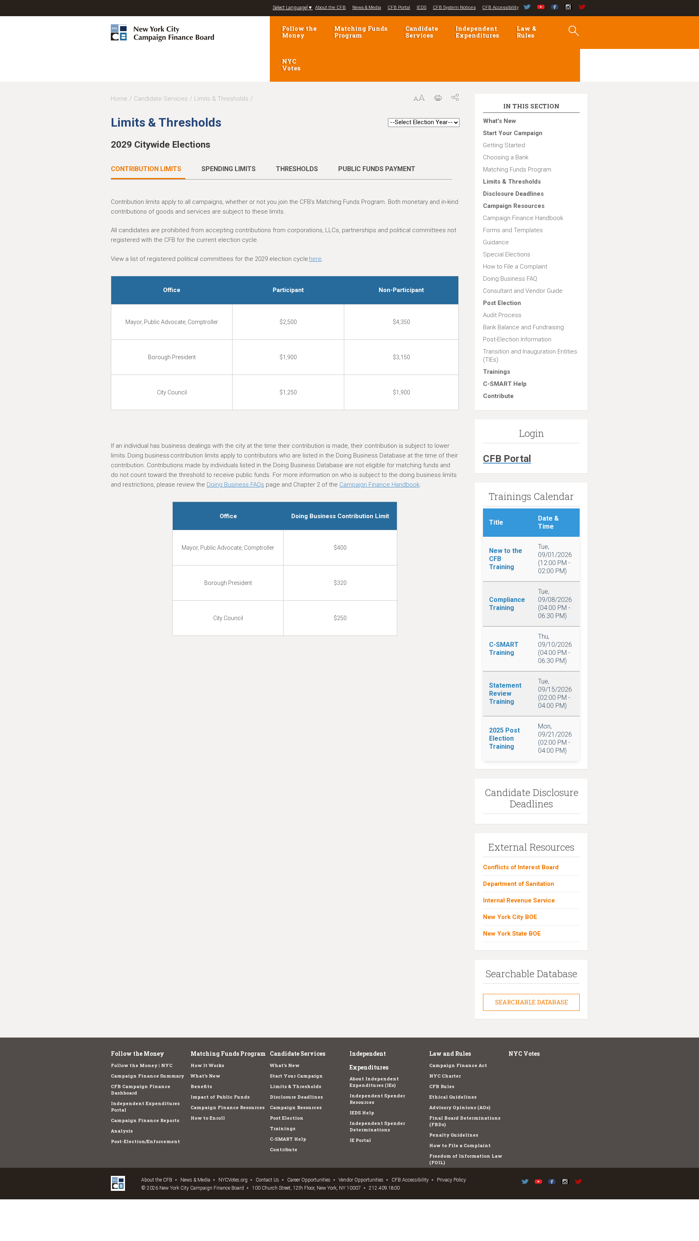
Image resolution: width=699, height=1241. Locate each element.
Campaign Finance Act (458, 1065)
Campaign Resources (513, 206)
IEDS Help (362, 1113)
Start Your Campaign (512, 133)
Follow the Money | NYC (141, 1065)
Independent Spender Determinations (377, 1126)
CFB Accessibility (500, 7)
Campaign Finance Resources (228, 1107)
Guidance (496, 242)
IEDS (421, 7)
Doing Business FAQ (510, 278)
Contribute (498, 396)
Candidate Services (421, 31)
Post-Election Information (517, 339)
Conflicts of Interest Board (521, 867)
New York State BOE (512, 933)
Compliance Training (507, 604)
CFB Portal (399, 7)
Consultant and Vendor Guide (523, 290)
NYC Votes (291, 64)
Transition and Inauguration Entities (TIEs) (530, 355)
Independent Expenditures (477, 31)
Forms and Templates (513, 230)
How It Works (207, 1065)
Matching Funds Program (361, 31)
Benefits (201, 1086)
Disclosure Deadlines (513, 193)
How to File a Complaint (515, 266)
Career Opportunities (308, 1180)
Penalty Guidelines (453, 1135)
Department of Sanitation (518, 883)
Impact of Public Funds (220, 1097)
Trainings (496, 371)
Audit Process (502, 315)
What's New (499, 121)
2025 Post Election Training (504, 738)
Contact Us (267, 1180)
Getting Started (504, 145)
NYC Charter (445, 1076)
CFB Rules (441, 1086)
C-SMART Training (504, 649)
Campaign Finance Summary (147, 1076)
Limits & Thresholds (221, 98)
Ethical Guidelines (453, 1097)
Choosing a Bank (505, 157)
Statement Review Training (505, 693)
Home (119, 98)
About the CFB (330, 7)
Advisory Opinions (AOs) (459, 1107)
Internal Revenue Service (519, 900)
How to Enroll (208, 1118)
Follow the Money (299, 31)
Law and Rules (450, 1053)
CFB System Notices (454, 7)
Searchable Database (531, 1002)
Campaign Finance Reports (145, 1120)
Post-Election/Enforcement (145, 1141)
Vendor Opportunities (361, 1180)
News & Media (366, 7)
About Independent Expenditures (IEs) (374, 1082)
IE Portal (360, 1140)
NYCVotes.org (233, 1180)
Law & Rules (526, 31)
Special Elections (506, 254)
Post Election (502, 303)
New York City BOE (510, 917)
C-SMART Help (505, 384)
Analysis (122, 1131)
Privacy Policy (451, 1180)
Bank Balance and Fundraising (523, 327)
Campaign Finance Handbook (523, 218)
